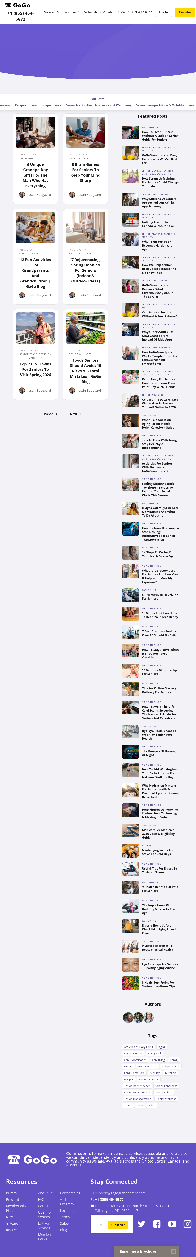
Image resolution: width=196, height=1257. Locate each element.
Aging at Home (133, 1053)
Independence (171, 1066)
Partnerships (70, 1193)
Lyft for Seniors (44, 1225)
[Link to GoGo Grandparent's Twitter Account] (141, 1224)
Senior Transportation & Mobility (160, 105)
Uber (140, 1105)
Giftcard (12, 1223)
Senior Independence (46, 105)
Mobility (155, 1073)
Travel (128, 1105)
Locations (67, 1210)
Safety (64, 1223)
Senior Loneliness (166, 1086)
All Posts (98, 99)
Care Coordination (135, 1060)
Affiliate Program (67, 1202)
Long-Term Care (134, 1073)
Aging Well (154, 1053)
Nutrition (170, 1073)
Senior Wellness (166, 1099)
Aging (161, 1047)
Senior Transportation (137, 1099)
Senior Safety (163, 1092)
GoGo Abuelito (142, 12)
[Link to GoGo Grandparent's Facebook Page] (157, 1224)
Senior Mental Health (137, 1092)
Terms (65, 1217)
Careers (44, 1205)
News (10, 1217)
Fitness (128, 1066)
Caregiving (158, 1060)
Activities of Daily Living (138, 1047)
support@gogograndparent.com (120, 1193)
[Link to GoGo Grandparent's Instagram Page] (187, 1224)
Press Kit (12, 1199)
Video (151, 1105)
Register (185, 12)
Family (174, 1060)
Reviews (12, 1229)
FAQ (41, 1199)
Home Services (147, 1066)
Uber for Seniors (45, 1214)
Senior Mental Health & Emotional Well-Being (98, 105)
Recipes (20, 105)
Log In (163, 12)
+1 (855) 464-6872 (20, 16)
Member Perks (44, 1237)
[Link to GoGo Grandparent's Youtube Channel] (172, 1224)
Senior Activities (148, 1079)
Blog (63, 1229)
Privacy (11, 1193)
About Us (45, 1193)
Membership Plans (16, 1208)
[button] (51, 12)
